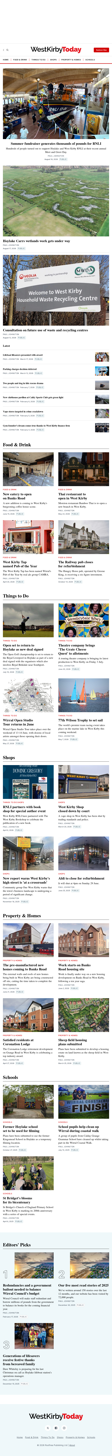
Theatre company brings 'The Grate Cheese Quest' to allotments (76, 649)
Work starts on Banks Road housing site (74, 966)
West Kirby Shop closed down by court (74, 808)
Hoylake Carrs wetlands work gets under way (36, 240)
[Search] (7, 50)
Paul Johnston (11, 245)
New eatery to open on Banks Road (17, 496)
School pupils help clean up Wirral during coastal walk (78, 1128)
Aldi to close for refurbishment (81, 878)
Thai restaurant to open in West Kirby (72, 496)
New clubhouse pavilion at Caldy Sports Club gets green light (33, 397)
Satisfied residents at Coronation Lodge (18, 1041)
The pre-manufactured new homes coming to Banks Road (25, 966)
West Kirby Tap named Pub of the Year (20, 563)
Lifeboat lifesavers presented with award (23, 355)
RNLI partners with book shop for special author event (24, 808)
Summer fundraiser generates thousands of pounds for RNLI (56, 143)
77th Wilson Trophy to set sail (80, 720)
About (72, 1445)
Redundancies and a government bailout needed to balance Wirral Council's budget (27, 1289)
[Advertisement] (56, 21)
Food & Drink (20, 60)
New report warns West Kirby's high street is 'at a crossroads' (26, 880)
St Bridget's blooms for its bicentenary (17, 1200)
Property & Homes (71, 60)
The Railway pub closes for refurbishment (75, 563)
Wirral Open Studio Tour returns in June (18, 722)
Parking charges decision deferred (20, 369)
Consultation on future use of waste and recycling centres (45, 329)
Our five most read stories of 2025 (83, 1285)
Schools (90, 60)
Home (6, 60)
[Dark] (4, 50)
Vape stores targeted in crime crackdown (23, 411)
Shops (53, 60)
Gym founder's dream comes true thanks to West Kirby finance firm (36, 425)
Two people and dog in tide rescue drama (23, 383)
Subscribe (101, 50)
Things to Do (38, 60)
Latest (6, 346)
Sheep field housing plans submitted (72, 1041)
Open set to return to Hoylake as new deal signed (23, 647)
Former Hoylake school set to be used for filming (21, 1128)
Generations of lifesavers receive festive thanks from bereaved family (21, 1359)
